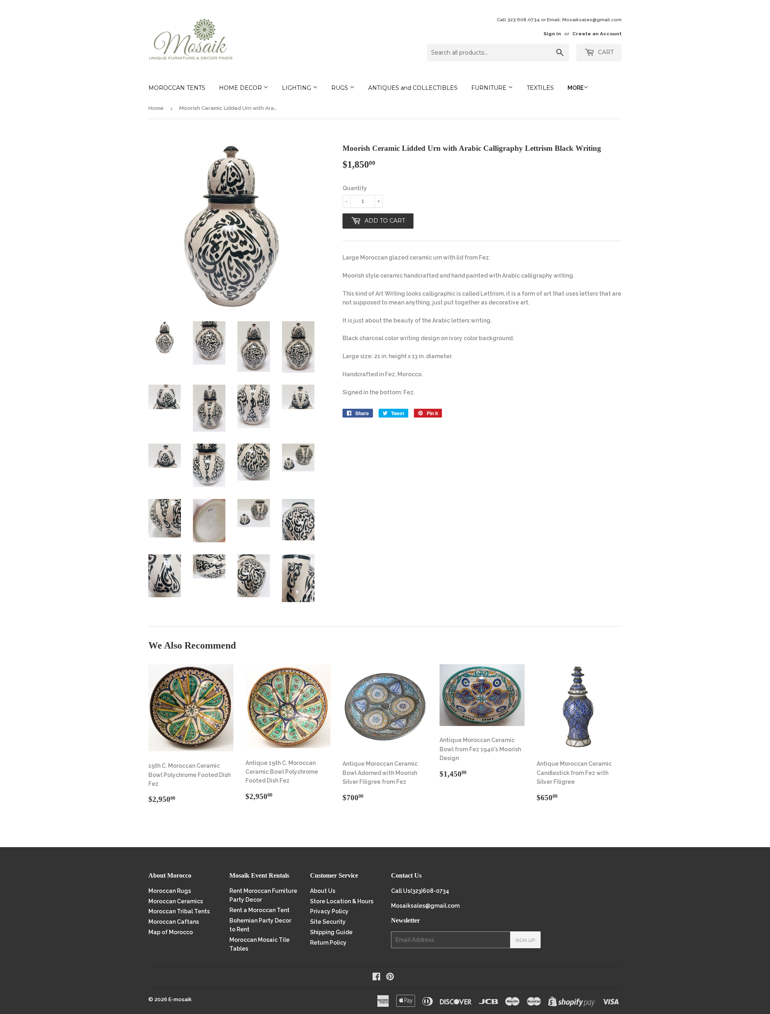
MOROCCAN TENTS (176, 87)
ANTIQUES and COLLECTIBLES (413, 87)
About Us (322, 891)
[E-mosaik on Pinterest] (390, 977)
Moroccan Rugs (169, 891)
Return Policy (328, 942)
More (575, 88)
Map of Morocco (170, 932)
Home (156, 108)
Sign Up (525, 940)
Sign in (552, 34)
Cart (605, 52)
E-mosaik (180, 999)
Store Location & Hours (341, 901)
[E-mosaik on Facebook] (376, 977)
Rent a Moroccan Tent (259, 910)
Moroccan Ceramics (175, 901)
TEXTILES (540, 87)
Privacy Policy (329, 911)
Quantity (354, 188)
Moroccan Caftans (173, 922)
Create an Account (597, 34)
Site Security (328, 922)
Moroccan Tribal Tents (179, 911)
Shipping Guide (331, 932)
